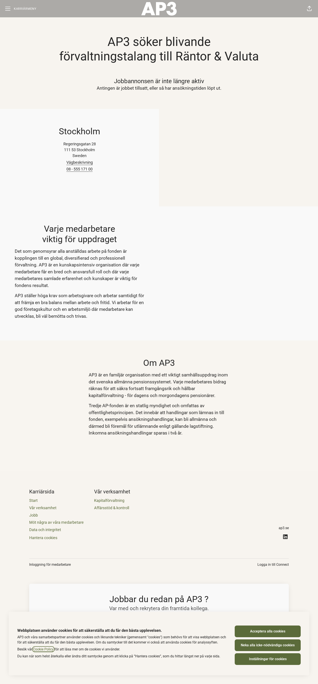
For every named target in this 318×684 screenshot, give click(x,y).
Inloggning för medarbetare (50, 564)
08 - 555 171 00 (79, 169)
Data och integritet (45, 529)
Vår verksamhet (42, 508)
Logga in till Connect (273, 564)
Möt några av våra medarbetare (56, 522)
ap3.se (284, 528)
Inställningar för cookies (268, 659)
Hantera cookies (43, 537)
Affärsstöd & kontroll (111, 508)
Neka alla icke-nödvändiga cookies (268, 645)
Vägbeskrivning (79, 162)
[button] (309, 9)
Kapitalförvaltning (109, 500)
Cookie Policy (43, 649)
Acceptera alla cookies (267, 631)
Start (33, 500)
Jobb (33, 515)
